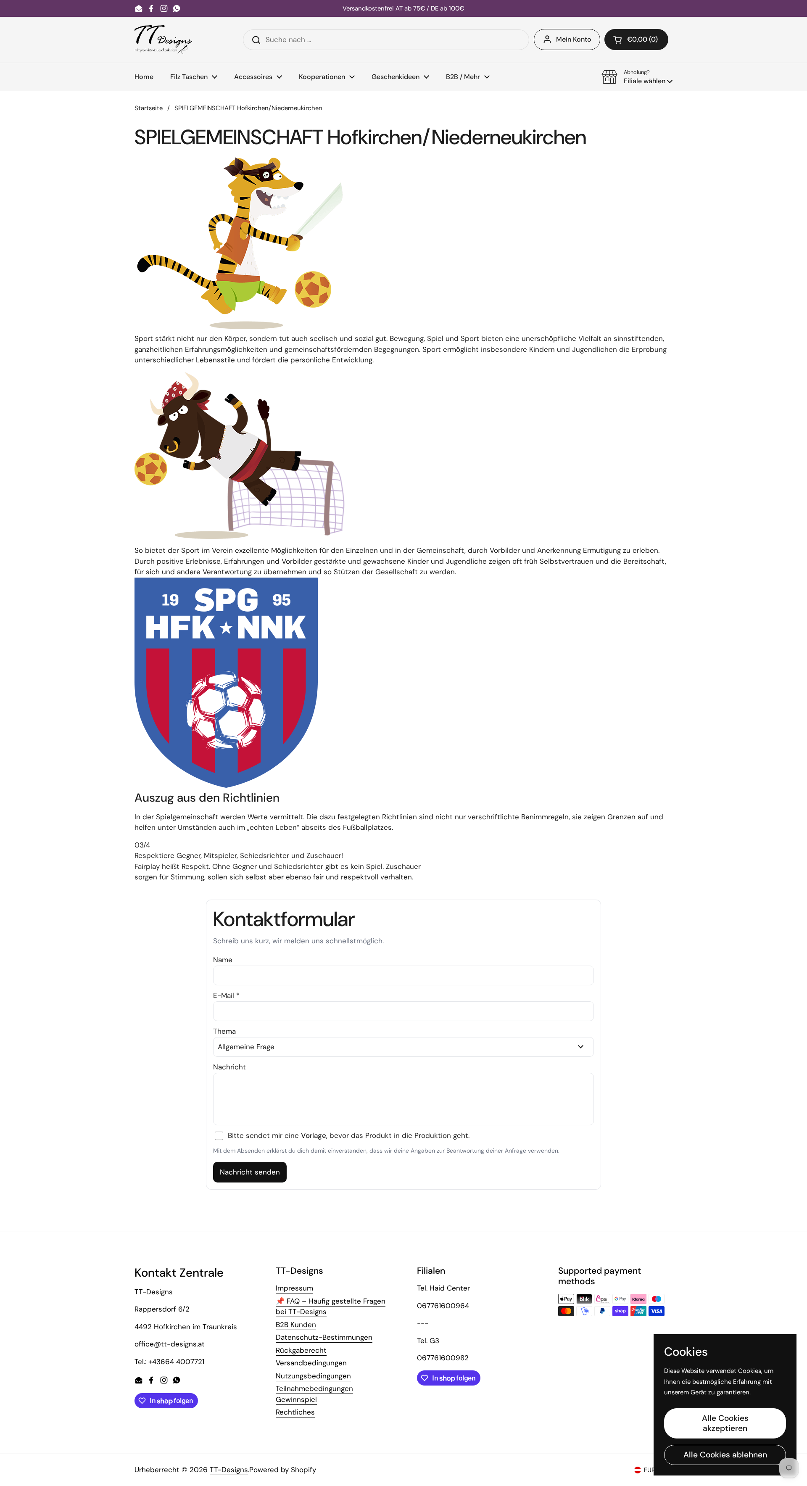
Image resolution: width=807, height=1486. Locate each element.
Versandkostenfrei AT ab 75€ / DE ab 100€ (403, 8)
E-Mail (226, 995)
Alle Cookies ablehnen (725, 1454)
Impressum (294, 1288)
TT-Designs (229, 1469)
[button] (636, 39)
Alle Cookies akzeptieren (725, 1423)
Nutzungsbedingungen (313, 1375)
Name (222, 959)
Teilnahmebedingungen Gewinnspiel (314, 1394)
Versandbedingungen (311, 1362)
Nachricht (229, 1067)
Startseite (148, 108)
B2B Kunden (296, 1324)
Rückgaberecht (301, 1350)
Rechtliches (295, 1412)
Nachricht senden (250, 1172)
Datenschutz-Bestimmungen (324, 1337)
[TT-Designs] (163, 39)
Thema (224, 1031)
